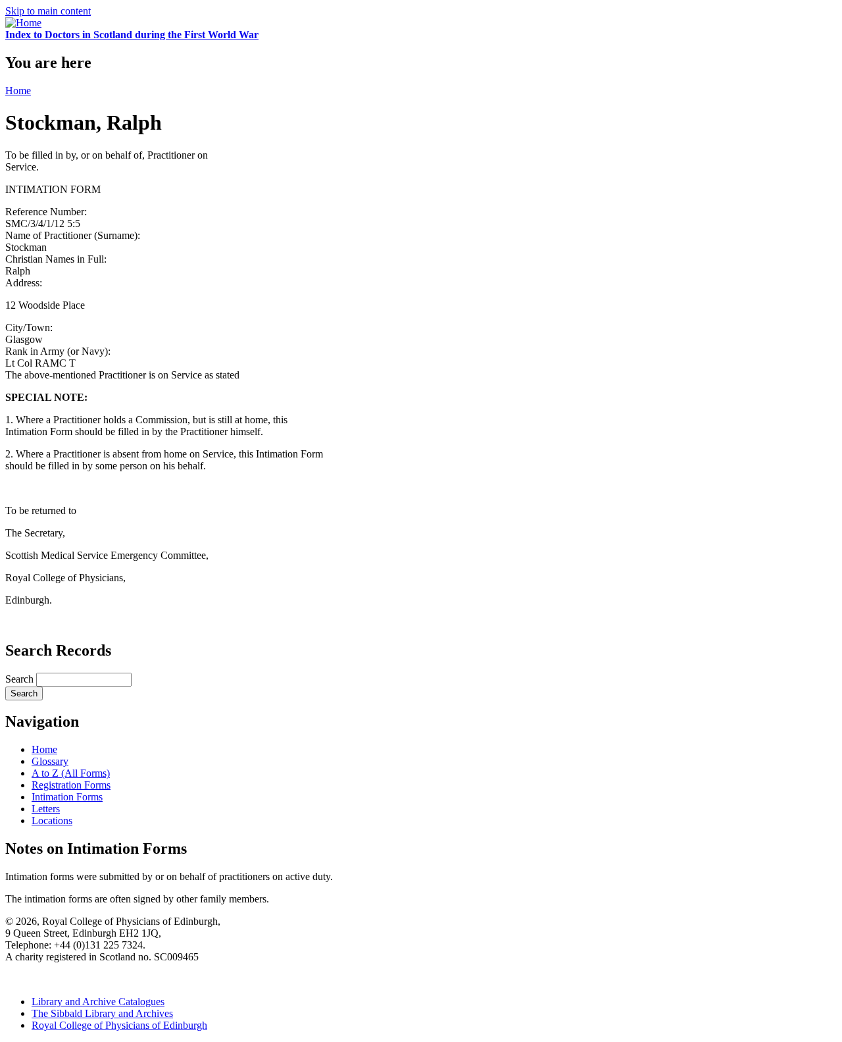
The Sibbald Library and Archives (102, 1013)
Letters (46, 808)
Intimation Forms (67, 796)
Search (20, 679)
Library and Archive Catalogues (98, 1001)
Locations (52, 820)
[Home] (23, 22)
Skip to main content (48, 10)
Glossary (50, 761)
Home (18, 90)
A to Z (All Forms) (71, 773)
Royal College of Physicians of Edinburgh (119, 1025)
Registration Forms (71, 785)
